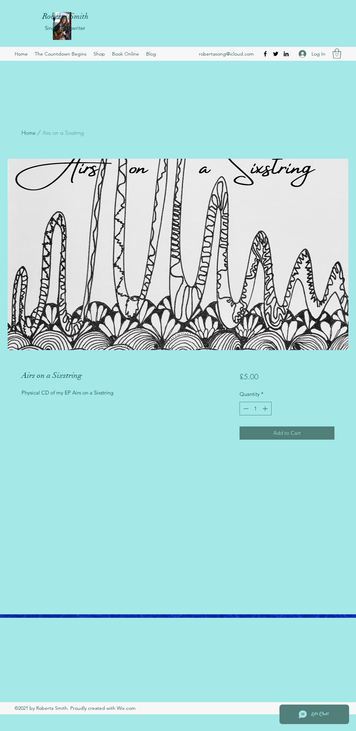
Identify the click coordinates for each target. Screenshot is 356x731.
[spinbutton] (255, 408)
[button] (337, 54)
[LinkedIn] (286, 53)
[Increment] (265, 408)
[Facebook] (265, 53)
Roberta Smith (65, 16)
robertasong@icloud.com (226, 54)
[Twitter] (275, 53)
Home (28, 132)
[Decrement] (245, 408)
